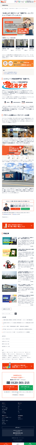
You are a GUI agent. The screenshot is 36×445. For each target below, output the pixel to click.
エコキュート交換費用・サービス (6, 417)
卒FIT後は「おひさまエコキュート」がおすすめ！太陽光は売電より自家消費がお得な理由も (17, 329)
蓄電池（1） (11, 355)
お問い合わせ (17, 427)
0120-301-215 (30, 2)
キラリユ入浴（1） (15, 359)
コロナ (19, 412)
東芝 (18, 411)
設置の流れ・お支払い (5, 420)
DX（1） (4, 352)
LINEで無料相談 (30, 444)
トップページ (4, 404)
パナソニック (20, 409)
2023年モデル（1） (16, 357)
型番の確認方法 (5, 214)
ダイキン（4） (28, 352)
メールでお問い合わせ (10, 387)
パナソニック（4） (10, 352)
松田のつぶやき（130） (6, 343)
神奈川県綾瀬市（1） (25, 355)
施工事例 (19, 417)
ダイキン (19, 404)
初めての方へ (4, 406)
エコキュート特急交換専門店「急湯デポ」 (10, 72)
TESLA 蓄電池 (4, 412)
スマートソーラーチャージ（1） (19, 352)
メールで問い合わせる (15, 208)
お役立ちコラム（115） (6, 341)
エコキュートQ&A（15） (6, 338)
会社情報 (3, 422)
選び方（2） (22, 359)
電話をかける (18, 444)
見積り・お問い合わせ (6, 444)
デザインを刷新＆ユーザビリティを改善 (10, 73)
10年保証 (3, 411)
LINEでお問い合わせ (25, 387)
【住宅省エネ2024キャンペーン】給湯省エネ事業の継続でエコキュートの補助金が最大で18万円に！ (18, 323)
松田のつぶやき (6, 8)
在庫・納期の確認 (4, 409)
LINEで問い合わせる (26, 208)
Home (3, 8)
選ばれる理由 (4, 423)
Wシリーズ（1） (23, 357)
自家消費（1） (5, 355)
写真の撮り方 (15, 214)
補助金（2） (5, 357)
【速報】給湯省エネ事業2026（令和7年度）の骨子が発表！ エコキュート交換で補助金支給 (17, 319)
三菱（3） (29, 357)
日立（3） (10, 357)
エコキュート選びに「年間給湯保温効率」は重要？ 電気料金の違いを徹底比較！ (16, 326)
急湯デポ (3, 1)
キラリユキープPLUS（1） (7, 359)
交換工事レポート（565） (6, 346)
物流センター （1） (17, 355)
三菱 (18, 406)
